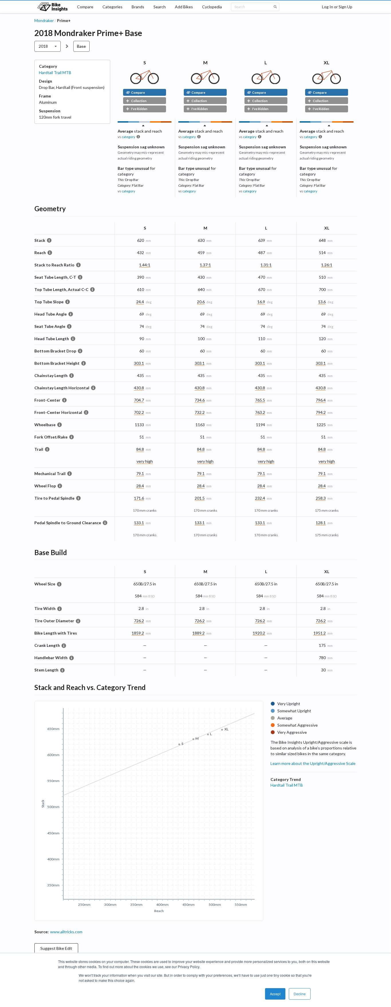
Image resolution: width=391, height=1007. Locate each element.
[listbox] (47, 46)
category (128, 137)
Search (159, 6)
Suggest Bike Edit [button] (56, 948)
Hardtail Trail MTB (55, 72)
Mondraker (44, 20)
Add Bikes (184, 6)
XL (326, 62)
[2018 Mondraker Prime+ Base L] (266, 82)
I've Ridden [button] (139, 109)
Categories (112, 6)
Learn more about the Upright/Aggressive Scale (313, 763)
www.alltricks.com (66, 931)
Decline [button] (300, 993)
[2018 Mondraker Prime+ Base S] (144, 82)
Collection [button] (139, 101)
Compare (85, 6)
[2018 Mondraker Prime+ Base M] (205, 82)
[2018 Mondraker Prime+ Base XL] (326, 82)
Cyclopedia (212, 6)
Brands (138, 6)
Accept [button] (275, 993)
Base (81, 46)
